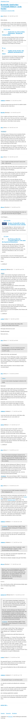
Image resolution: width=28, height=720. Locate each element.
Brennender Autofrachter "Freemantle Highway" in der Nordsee (11, 6)
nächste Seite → (4, 705)
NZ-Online (6, 236)
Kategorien (8, 713)
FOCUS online (7, 29)
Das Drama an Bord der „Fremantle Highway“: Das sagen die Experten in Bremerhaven (14, 240)
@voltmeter (3, 131)
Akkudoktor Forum (5, 1)
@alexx (2, 273)
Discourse (10, 716)
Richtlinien (14, 713)
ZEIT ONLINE (7, 220)
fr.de (5, 48)
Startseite (3, 713)
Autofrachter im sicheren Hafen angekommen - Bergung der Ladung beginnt (13, 33)
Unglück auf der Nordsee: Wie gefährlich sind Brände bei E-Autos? (13, 52)
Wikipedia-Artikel (11, 499)
